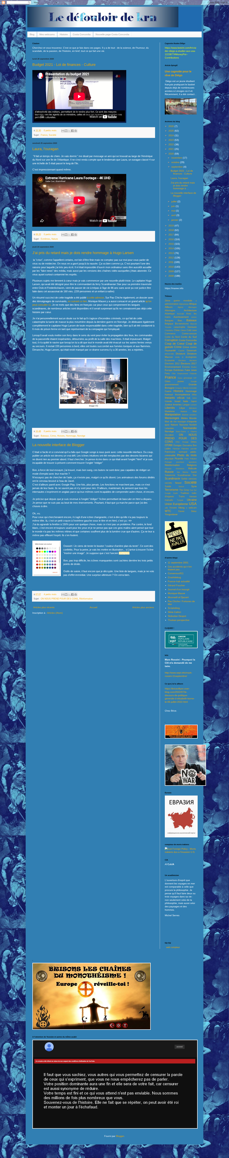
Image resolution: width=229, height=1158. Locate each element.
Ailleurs (169, 307)
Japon (194, 401)
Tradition (185, 493)
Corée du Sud (189, 337)
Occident (169, 435)
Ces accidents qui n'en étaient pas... (180, 568)
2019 (171, 225)
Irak (188, 398)
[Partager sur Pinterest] (75, 130)
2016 (171, 239)
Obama (194, 432)
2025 (171, 130)
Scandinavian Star (187, 475)
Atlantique (170, 314)
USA (193, 504)
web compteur (173, 947)
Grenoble (193, 388)
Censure (192, 327)
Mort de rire (171, 421)
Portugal (168, 462)
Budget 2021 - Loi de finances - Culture (64, 65)
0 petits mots (50, 130)
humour (169, 394)
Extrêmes (45, 239)
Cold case (192, 330)
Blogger (120, 1136)
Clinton (183, 330)
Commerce (170, 333)
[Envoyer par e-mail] (63, 130)
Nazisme (183, 425)
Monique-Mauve (176, 593)
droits (177, 357)
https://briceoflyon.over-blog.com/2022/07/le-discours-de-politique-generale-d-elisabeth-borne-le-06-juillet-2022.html (180, 695)
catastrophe (179, 327)
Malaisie (184, 411)
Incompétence (182, 394)
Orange (185, 442)
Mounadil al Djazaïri (178, 597)
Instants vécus (175, 397)
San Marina (182, 472)
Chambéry (169, 330)
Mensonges (172, 418)
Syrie (194, 486)
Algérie (180, 307)
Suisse (181, 486)
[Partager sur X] (69, 130)
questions (193, 462)
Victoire (173, 508)
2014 (171, 248)
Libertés (170, 407)
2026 (171, 126)
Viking (181, 507)
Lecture (193, 405)
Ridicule (192, 468)
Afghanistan (184, 304)
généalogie (188, 378)
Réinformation (86, 599)
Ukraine (192, 499)
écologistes (191, 357)
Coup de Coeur (175, 343)
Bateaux (45, 436)
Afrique (193, 303)
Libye (182, 408)
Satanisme (170, 475)
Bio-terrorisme (182, 324)
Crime (53, 436)
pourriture (180, 462)
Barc (180, 320)
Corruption (171, 340)
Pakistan (176, 449)
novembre (177, 157)
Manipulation (173, 414)
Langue (186, 405)
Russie (169, 471)
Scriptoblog (174, 608)
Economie (170, 360)
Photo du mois (187, 455)
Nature (54, 239)
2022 (171, 144)
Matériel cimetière (189, 415)
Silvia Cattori (174, 612)
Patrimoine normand (176, 452)
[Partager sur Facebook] (72, 130)
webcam (193, 508)
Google (194, 381)
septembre (177, 166)
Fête (174, 374)
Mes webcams (47, 34)
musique (182, 421)
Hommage (71, 436)
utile (166, 508)
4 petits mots (50, 594)
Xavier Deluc (187, 511)
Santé (194, 472)
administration (171, 304)
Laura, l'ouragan (45, 149)
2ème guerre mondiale (178, 300)
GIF (195, 378)
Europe (169, 370)
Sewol (178, 482)
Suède (168, 486)
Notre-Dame (181, 432)
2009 (171, 271)
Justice (168, 404)
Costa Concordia (82, 34)
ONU (178, 442)
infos (194, 394)
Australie (180, 314)
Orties (194, 442)
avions (194, 317)
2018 (171, 230)
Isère (194, 398)
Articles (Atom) (55, 613)
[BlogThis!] (66, 130)
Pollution (193, 459)
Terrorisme (171, 489)
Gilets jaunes (174, 381)
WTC (168, 511)
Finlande (193, 374)
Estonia (186, 367)
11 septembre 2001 (178, 562)
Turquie (180, 500)
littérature (193, 408)
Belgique (169, 324)
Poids (186, 459)
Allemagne (192, 307)
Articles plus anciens (143, 607)
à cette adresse (95, 297)
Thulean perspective (178, 620)
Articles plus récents (43, 607)
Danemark (192, 350)
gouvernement (172, 384)
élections (193, 360)
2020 (171, 153)
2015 (171, 243)
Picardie (179, 458)
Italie (185, 401)
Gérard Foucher (176, 585)
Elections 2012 (172, 363)
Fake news (191, 370)
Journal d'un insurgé (178, 589)
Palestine (185, 449)
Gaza (180, 378)
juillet (174, 201)
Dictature (180, 353)
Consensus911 (176, 573)
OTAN (168, 445)
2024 (171, 135)
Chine (177, 330)
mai (173, 210)
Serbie (184, 479)
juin (173, 206)
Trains (182, 496)
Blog (32, 34)
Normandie (190, 428)
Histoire (64, 34)
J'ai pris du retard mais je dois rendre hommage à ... (183, 185)
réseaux (168, 469)
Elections (182, 360)
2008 (171, 276)
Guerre (168, 391)
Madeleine (170, 411)
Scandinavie (172, 478)
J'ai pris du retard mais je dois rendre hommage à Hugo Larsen (83, 253)
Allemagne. (170, 310)
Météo (184, 418)
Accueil (93, 607)
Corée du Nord (172, 337)
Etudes (194, 367)
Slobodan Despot (177, 616)
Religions (192, 465)
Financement (182, 374)
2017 (171, 234)
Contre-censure (189, 333)
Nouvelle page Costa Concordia (112, 34)
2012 (171, 257)
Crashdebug (174, 577)
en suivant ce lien (77, 301)
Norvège (81, 436)
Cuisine (181, 351)
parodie (194, 449)
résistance (180, 469)
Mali (195, 411)
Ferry (167, 373)
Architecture (190, 310)
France (44, 135)
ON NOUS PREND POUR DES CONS (59, 599)
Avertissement (181, 317)
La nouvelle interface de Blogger (58, 445)
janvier (175, 220)
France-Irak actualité (179, 581)
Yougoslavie (171, 514)
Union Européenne (176, 504)
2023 (171, 140)
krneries (177, 404)
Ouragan (177, 445)
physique (169, 459)
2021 (171, 149)
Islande (168, 401)
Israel (177, 401)
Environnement (173, 366)
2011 (171, 262)
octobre (175, 162)
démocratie (169, 354)
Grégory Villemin (182, 388)
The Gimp (184, 490)
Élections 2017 (189, 363)
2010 (171, 266)
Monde (193, 418)
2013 (171, 253)
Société (52, 135)
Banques (169, 320)
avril (173, 215)
